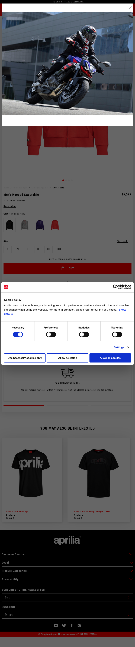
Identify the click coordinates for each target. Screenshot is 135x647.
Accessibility (10, 579)
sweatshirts (58, 188)
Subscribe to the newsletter (23, 589)
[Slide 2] (66, 180)
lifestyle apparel (40, 188)
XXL (49, 249)
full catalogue (20, 188)
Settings (119, 347)
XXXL (59, 249)
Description (10, 206)
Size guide (122, 241)
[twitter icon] (64, 625)
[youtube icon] (56, 625)
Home (6, 188)
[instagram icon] (79, 625)
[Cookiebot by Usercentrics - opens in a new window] (115, 287)
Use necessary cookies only (25, 357)
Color (7, 213)
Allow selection (67, 357)
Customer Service (13, 554)
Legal (5, 562)
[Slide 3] (69, 180)
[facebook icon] (71, 625)
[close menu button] (130, 8)
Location (8, 607)
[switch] (51, 334)
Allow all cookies (110, 357)
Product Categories (14, 571)
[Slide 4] (72, 180)
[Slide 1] (63, 180)
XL (38, 249)
